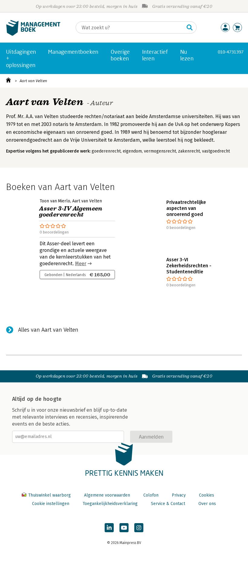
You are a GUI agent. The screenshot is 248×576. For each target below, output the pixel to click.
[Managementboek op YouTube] (124, 527)
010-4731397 (230, 51)
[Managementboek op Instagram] (138, 527)
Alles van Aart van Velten (48, 330)
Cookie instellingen (50, 503)
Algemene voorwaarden (107, 495)
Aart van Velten (33, 81)
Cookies (206, 495)
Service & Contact (168, 503)
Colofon (150, 495)
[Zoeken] (189, 27)
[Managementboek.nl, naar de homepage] (33, 34)
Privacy (179, 495)
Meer (80, 263)
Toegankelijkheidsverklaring (110, 503)
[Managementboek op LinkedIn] (109, 527)
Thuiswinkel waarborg (49, 495)
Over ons (207, 503)
